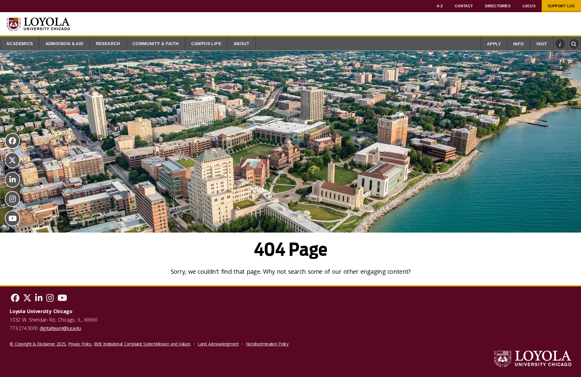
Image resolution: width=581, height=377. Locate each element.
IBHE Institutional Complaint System (125, 344)
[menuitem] (440, 6)
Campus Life (206, 43)
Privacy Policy (79, 344)
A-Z (440, 6)
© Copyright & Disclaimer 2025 (37, 344)
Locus (529, 6)
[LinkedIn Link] (12, 179)
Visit (541, 44)
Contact (464, 6)
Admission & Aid (64, 43)
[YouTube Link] (12, 218)
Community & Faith (156, 43)
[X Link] (12, 160)
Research (108, 43)
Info (518, 44)
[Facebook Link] (12, 141)
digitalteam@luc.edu (60, 328)
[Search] (574, 44)
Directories (497, 6)
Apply (494, 44)
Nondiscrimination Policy (267, 344)
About (241, 43)
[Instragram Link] (12, 199)
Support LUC (561, 6)
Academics (19, 43)
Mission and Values (173, 344)
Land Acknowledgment (218, 344)
